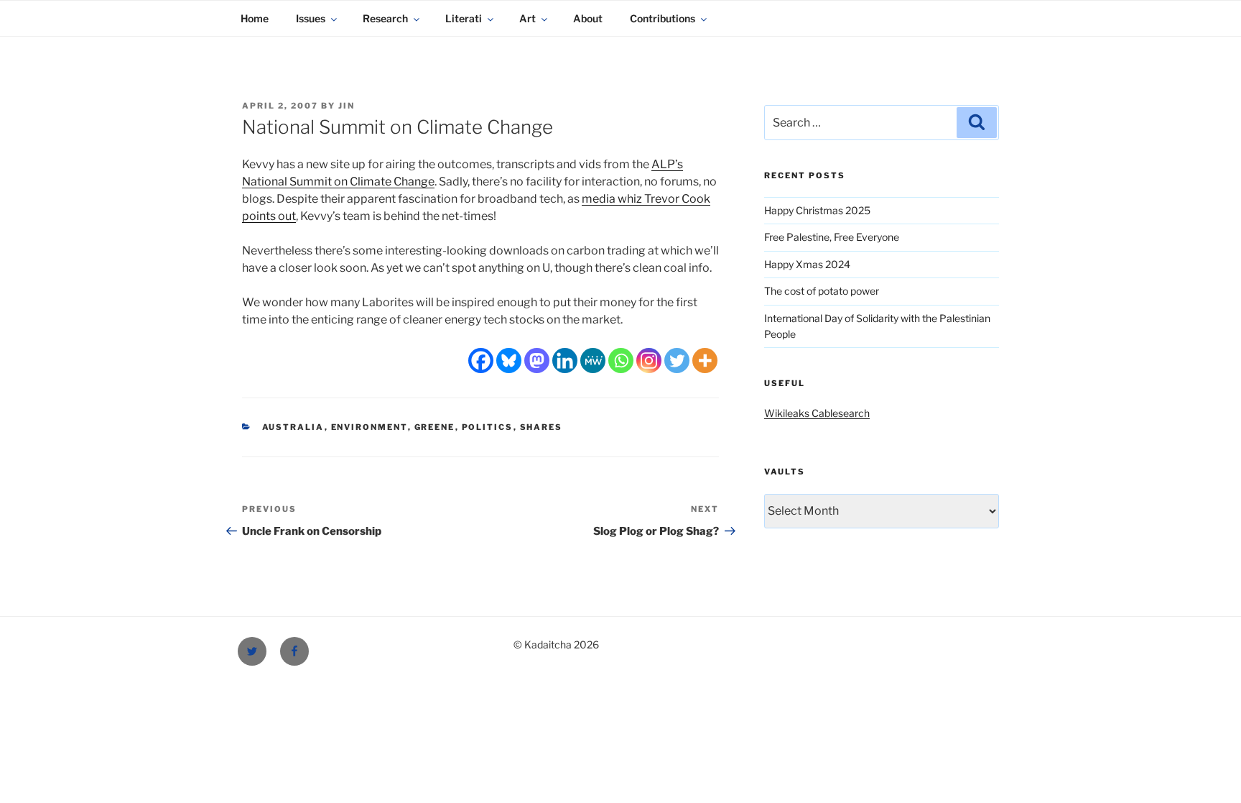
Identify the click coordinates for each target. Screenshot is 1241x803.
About (588, 18)
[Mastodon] (536, 360)
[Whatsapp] (620, 360)
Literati (463, 18)
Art (527, 18)
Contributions (662, 18)
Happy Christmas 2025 (817, 210)
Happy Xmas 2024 (807, 264)
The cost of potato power (821, 291)
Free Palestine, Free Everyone (831, 237)
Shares (541, 427)
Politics (487, 427)
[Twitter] (676, 360)
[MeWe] (592, 360)
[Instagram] (648, 360)
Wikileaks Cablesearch (817, 413)
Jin (346, 106)
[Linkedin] (564, 360)
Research (385, 18)
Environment (369, 427)
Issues (310, 18)
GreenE (434, 427)
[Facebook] (480, 360)
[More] (704, 360)
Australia (293, 427)
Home (255, 18)
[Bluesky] (508, 360)
